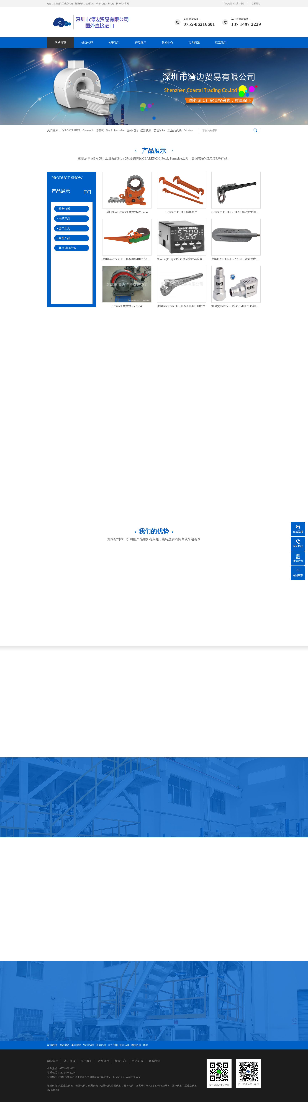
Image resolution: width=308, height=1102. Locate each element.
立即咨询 (152, 398)
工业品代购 (174, 130)
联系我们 (255, 3)
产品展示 (140, 42)
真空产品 (64, 238)
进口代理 (87, 42)
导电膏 (100, 130)
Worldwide (88, 1045)
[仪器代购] (53, 1090)
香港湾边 (65, 1045)
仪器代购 (146, 130)
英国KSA (159, 130)
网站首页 (60, 42)
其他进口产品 (67, 247)
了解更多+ (42, 471)
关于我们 (114, 42)
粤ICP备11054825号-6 (158, 1085)
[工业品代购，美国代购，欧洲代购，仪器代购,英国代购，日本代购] (89, 18)
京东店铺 (124, 1045)
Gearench (88, 130)
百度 (236, 3)
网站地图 (228, 3)
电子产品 (64, 218)
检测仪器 (64, 208)
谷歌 (242, 3)
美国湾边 (76, 1045)
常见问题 (194, 42)
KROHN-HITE (71, 130)
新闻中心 (167, 42)
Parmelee (119, 130)
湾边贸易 (101, 1045)
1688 (145, 1045)
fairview (188, 130)
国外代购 (132, 130)
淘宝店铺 (136, 1045)
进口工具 (64, 228)
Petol (109, 130)
